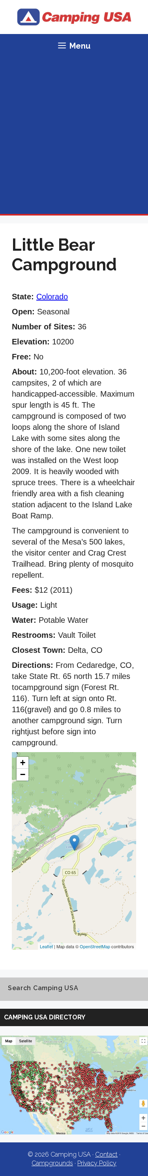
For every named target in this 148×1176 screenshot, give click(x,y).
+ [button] (22, 763)
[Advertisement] (74, 136)
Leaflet (46, 946)
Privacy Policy (96, 1163)
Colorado (52, 296)
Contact (106, 1154)
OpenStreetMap (95, 946)
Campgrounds (52, 1163)
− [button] (22, 774)
